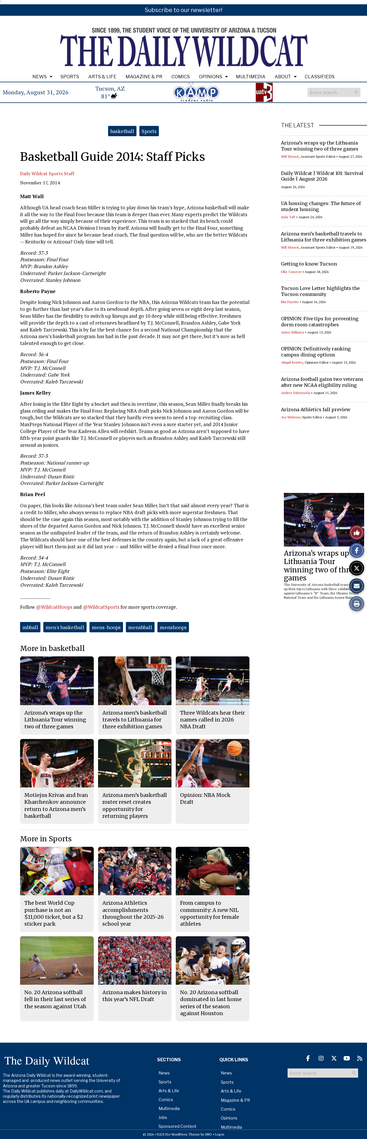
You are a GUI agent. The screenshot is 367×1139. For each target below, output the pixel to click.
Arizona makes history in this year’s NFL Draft (134, 996)
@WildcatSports (101, 607)
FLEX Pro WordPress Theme (178, 1134)
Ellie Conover (291, 272)
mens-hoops (106, 627)
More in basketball (52, 648)
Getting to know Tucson (309, 264)
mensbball (140, 627)
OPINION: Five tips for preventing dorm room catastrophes (319, 321)
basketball (122, 131)
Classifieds (320, 76)
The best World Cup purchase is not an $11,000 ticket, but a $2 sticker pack (53, 913)
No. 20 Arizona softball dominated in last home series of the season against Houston (211, 1003)
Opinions (210, 76)
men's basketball (65, 627)
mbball (30, 627)
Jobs (163, 1117)
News (39, 76)
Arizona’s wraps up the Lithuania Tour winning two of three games (319, 146)
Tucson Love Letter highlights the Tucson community (320, 291)
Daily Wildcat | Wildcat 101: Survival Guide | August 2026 (322, 176)
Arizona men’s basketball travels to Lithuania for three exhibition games (323, 237)
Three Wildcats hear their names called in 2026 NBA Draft (212, 719)
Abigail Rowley (292, 362)
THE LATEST (297, 125)
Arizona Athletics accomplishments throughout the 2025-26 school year (133, 913)
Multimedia (251, 76)
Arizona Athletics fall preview (315, 409)
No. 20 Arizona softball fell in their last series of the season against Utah (55, 999)
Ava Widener (290, 417)
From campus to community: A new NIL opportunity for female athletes (209, 913)
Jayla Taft (288, 217)
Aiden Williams (292, 332)
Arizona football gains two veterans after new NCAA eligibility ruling (322, 382)
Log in (219, 1134)
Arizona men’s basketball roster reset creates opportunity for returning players (134, 805)
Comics (180, 76)
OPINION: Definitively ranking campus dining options (316, 352)
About (283, 76)
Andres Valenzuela (295, 393)
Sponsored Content (177, 1126)
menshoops (173, 627)
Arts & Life (102, 76)
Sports (69, 76)
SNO (208, 1134)
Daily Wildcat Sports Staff (47, 173)
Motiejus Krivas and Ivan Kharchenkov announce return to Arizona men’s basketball (56, 805)
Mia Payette (290, 302)
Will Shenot (290, 156)
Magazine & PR (144, 76)
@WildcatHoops (54, 607)
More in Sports (46, 838)
